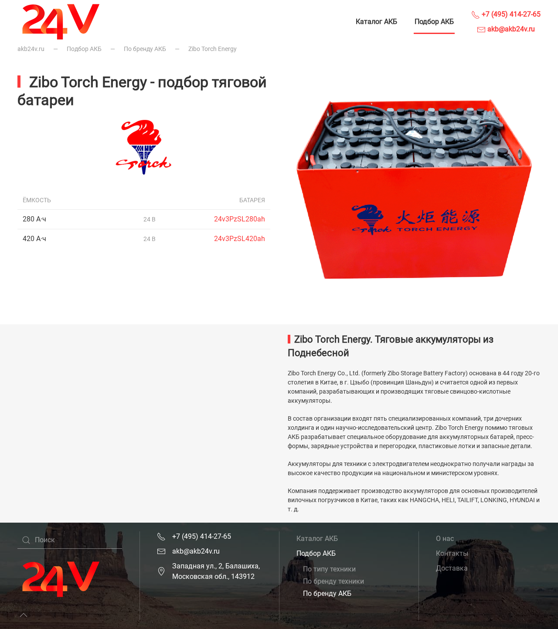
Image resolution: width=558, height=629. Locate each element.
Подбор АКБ (434, 21)
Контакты (452, 553)
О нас (445, 538)
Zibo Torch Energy (212, 48)
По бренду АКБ (145, 48)
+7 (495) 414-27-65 (510, 14)
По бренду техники (333, 581)
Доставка (452, 568)
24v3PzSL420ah (239, 239)
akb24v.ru (30, 48)
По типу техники (329, 569)
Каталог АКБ (376, 21)
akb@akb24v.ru (510, 29)
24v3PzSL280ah (239, 219)
